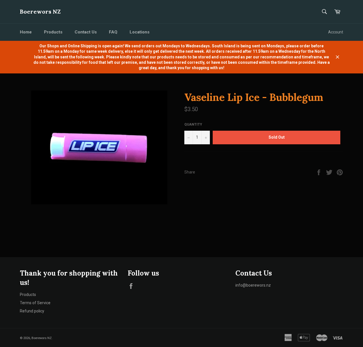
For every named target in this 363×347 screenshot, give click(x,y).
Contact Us (86, 32)
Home (26, 32)
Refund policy (32, 311)
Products (53, 32)
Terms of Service (35, 303)
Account (335, 32)
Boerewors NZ (40, 11)
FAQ (113, 32)
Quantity (193, 124)
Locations (139, 32)
